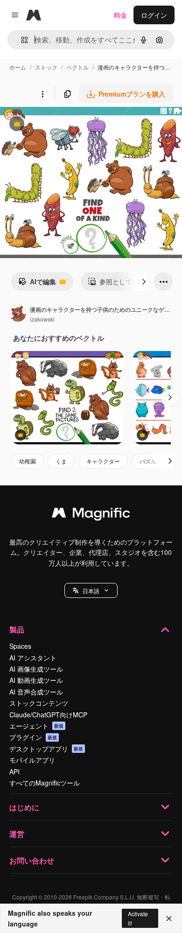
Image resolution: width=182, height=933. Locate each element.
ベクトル (77, 67)
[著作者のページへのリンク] (17, 314)
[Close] (169, 918)
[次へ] (143, 281)
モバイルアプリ (32, 760)
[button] (91, 590)
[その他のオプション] (42, 93)
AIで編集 (37, 284)
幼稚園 (27, 461)
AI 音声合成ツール (36, 691)
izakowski (42, 319)
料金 (120, 15)
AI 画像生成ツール (36, 668)
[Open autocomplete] (21, 39)
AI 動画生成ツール (36, 680)
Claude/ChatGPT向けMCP (48, 714)
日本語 (91, 591)
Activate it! (138, 918)
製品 (16, 629)
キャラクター (103, 461)
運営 (16, 833)
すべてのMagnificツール (44, 782)
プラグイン (33, 737)
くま (61, 461)
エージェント (36, 725)
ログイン (154, 15)
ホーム (17, 67)
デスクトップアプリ (46, 748)
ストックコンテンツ (38, 703)
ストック (46, 67)
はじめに (24, 807)
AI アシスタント (32, 657)
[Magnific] (91, 515)
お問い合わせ (31, 860)
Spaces (20, 646)
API (14, 771)
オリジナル (64, 125)
